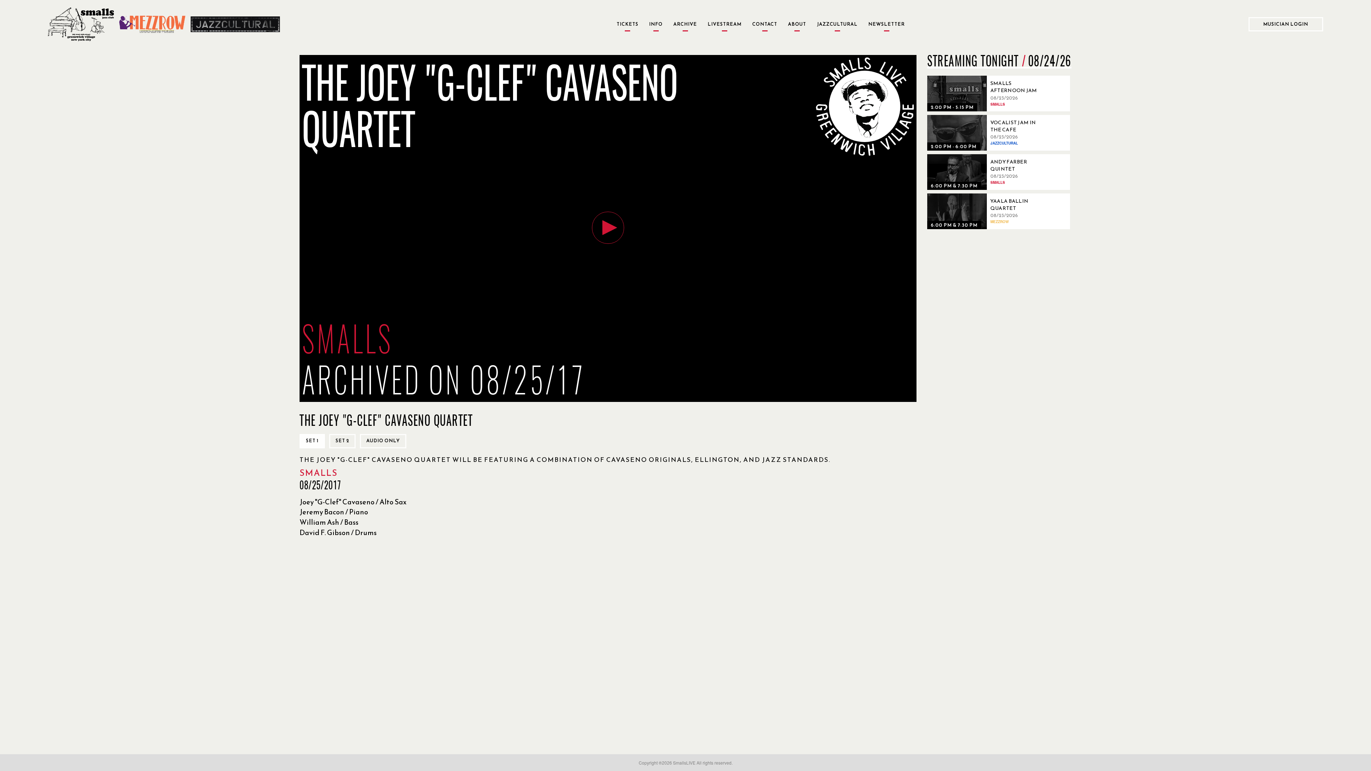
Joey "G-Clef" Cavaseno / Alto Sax (353, 502)
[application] (608, 228)
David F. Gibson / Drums (338, 532)
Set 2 (342, 440)
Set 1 (312, 440)
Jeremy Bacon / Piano (334, 512)
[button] (608, 228)
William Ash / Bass (329, 522)
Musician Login (1285, 24)
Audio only (383, 440)
